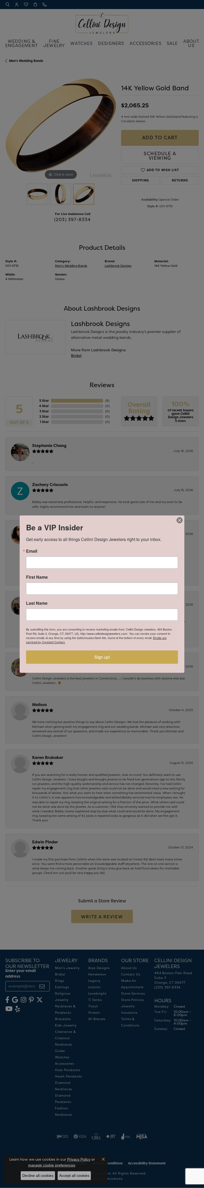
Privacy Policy (78, 1159)
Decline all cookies (37, 1175)
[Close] (179, 520)
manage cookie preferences (51, 1165)
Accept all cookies (74, 1175)
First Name (37, 577)
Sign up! (102, 657)
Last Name (37, 603)
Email (31, 551)
